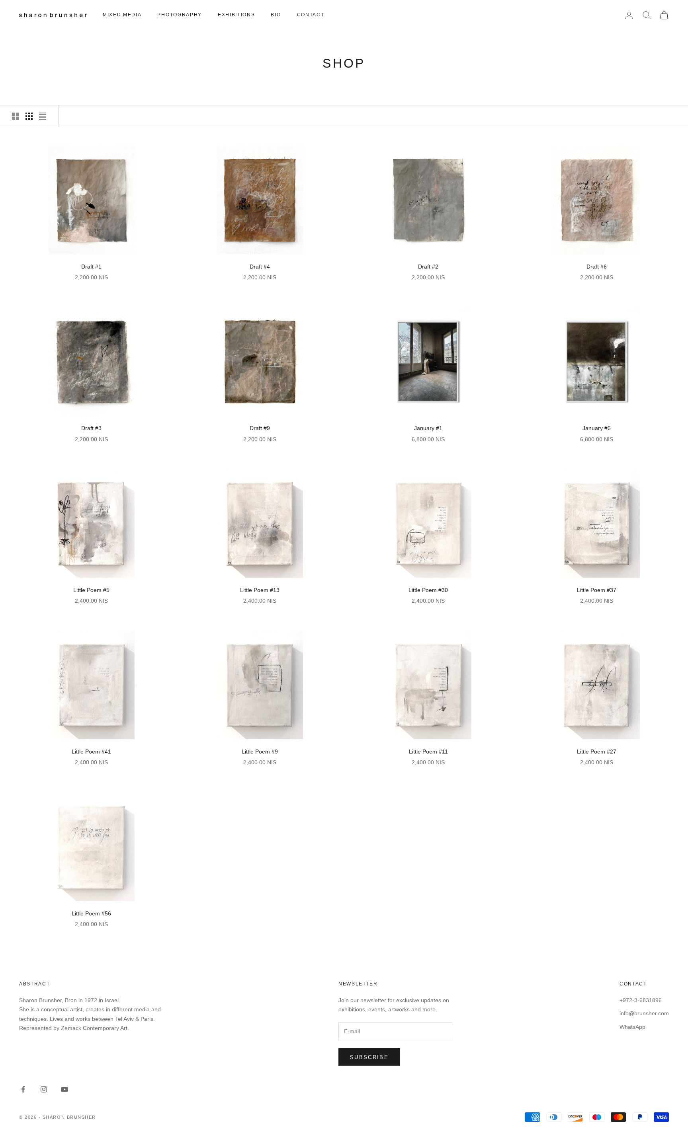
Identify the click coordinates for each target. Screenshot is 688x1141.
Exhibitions (236, 15)
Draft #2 (428, 266)
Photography (179, 15)
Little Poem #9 (260, 751)
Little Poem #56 (91, 913)
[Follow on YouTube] (64, 1089)
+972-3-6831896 (641, 1000)
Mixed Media (122, 15)
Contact (310, 15)
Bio (276, 15)
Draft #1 (91, 266)
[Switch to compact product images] (42, 116)
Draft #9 (260, 428)
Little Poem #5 (91, 590)
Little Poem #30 (428, 590)
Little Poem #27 (596, 751)
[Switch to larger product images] (15, 116)
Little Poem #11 (428, 751)
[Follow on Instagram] (44, 1089)
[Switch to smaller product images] (29, 116)
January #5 (596, 428)
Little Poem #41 (91, 751)
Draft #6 (596, 266)
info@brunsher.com (644, 1013)
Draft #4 (260, 266)
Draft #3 (91, 428)
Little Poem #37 (596, 590)
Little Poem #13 (260, 590)
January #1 (428, 428)
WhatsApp (632, 1027)
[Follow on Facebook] (23, 1089)
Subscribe (369, 1057)
